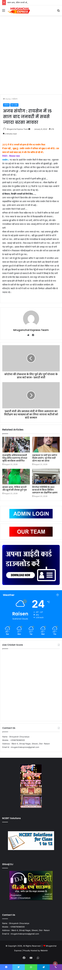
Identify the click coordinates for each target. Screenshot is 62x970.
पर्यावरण (14, 99)
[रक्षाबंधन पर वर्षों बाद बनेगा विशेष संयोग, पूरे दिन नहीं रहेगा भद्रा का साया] (46, 444)
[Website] (29, 335)
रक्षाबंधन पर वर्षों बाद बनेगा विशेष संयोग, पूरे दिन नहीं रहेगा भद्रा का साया (44, 458)
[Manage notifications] (55, 963)
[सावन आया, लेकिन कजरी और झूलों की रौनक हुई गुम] (16, 476)
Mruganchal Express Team (17, 129)
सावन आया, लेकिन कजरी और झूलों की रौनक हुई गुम (25, 2)
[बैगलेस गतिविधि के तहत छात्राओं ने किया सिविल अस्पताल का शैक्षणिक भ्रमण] (46, 476)
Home (8, 99)
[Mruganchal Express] (18, 10)
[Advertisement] (31, 55)
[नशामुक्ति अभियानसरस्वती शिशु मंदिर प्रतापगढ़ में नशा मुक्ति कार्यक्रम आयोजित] (16, 444)
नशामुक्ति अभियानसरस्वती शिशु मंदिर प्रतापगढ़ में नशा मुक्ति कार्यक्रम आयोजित (14, 458)
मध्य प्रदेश (14, 105)
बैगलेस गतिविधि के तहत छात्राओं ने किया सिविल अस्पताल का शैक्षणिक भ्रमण (45, 490)
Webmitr (44, 950)
